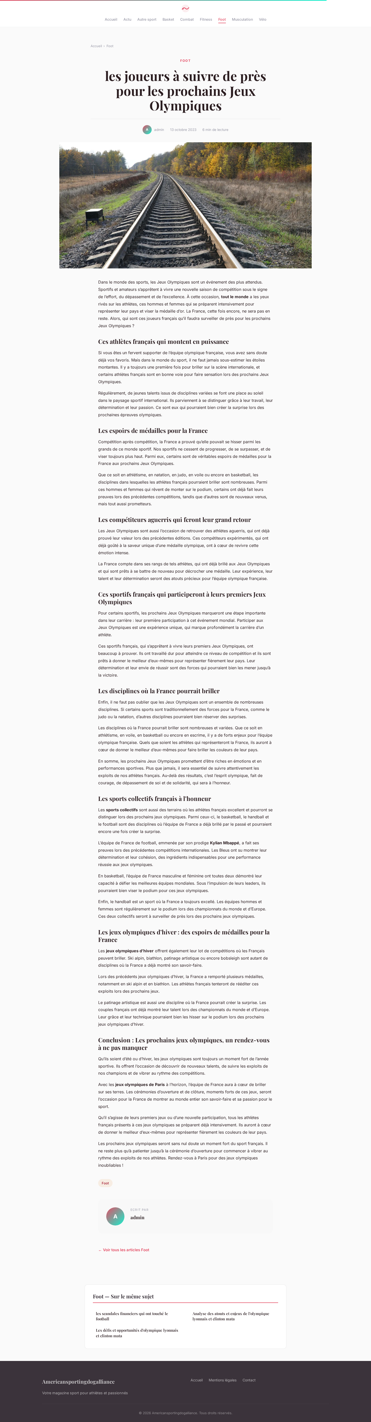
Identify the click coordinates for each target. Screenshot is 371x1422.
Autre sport (146, 19)
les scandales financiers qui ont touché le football (132, 1316)
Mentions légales (222, 1380)
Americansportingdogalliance (78, 1381)
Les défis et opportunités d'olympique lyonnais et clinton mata (137, 1333)
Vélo (263, 19)
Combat (187, 19)
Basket (168, 19)
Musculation (242, 19)
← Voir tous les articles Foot (123, 1249)
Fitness (206, 19)
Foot (222, 19)
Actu (127, 19)
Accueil (111, 19)
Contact (249, 1380)
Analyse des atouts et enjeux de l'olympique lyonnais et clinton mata (231, 1316)
